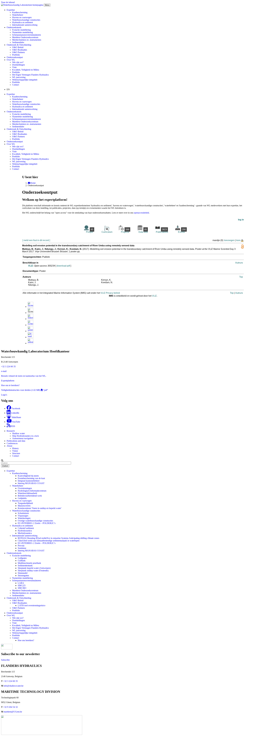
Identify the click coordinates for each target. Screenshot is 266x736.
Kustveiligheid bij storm (28, 476)
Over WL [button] (11, 60)
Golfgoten (22, 558)
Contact (15, 85)
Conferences (12, 443)
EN (8, 89)
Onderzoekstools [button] (14, 27)
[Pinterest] (30, 331)
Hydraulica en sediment (22, 22)
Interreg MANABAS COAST (31, 483)
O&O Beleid (17, 47)
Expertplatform (7, 380)
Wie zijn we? (18, 62)
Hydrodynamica (25, 530)
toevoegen (229, 240)
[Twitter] (30, 325)
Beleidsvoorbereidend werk (30, 496)
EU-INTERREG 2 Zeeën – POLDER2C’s (36, 523)
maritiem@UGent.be (13, 712)
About (9, 446)
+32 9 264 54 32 (10, 707)
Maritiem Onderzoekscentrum (25, 37)
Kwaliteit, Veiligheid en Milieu (25, 70)
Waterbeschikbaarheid (27, 493)
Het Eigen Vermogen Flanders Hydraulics (30, 75)
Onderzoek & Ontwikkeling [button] (19, 45)
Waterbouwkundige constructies (26, 20)
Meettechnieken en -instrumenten (26, 40)
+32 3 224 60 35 (8, 366)
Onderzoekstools (14, 553)
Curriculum (107, 232)
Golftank (21, 560)
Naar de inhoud (8, 2)
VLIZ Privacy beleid (110, 293)
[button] (2, 460)
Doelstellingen (18, 65)
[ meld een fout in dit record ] (36, 240)
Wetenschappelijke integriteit (24, 80)
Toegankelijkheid (25, 503)
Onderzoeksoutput (15, 57)
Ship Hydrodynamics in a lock (25, 436)
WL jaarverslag (18, 77)
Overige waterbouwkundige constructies (35, 520)
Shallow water (18, 433)
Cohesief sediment (26, 528)
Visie (14, 67)
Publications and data (16, 441)
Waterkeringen (24, 518)
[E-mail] (30, 337)
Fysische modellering (21, 30)
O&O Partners (18, 52)
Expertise (11, 471)
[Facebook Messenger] (30, 313)
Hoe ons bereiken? (26, 640)
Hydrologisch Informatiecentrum (32, 491)
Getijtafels (22, 498)
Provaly (21, 545)
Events (182, 230)
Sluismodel (22, 573)
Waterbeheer (17, 15)
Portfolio (16, 55)
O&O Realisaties (19, 50)
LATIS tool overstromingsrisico (31, 605)
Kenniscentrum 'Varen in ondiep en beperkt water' (39, 508)
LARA (21, 583)
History (15, 448)
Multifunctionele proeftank (29, 563)
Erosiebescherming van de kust (31, 478)
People (89, 230)
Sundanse (22, 548)
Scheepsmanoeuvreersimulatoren (26, 35)
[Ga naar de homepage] (22, 5)
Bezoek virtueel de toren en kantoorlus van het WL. (23, 376)
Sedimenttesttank (25, 565)
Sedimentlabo (18, 42)
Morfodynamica (25, 533)
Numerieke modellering (22, 32)
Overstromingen (25, 488)
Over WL (11, 615)
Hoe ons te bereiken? (10, 385)
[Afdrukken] (30, 343)
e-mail (4, 371)
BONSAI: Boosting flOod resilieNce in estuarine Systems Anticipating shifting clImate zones (58, 538)
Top (241, 277)
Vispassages (23, 515)
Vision (15, 451)
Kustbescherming (19, 12)
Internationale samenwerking (24, 25)
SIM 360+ (22, 588)
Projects (125, 230)
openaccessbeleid (141, 213)
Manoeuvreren (24, 506)
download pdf (63, 266)
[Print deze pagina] (242, 240)
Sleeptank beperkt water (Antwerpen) (34, 568)
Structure (16, 453)
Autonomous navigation (22, 438)
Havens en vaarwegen (22, 17)
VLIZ (30, 266)
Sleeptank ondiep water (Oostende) (33, 570)
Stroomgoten (23, 575)
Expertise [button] (11, 10)
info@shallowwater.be (13, 686)
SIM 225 (21, 585)
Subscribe (5, 660)
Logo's (4, 395)
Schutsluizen (23, 513)
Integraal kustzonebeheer (28, 481)
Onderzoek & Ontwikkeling (19, 598)
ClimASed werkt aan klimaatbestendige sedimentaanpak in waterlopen (48, 540)
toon (238, 240)
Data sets (143, 230)
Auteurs (239, 263)
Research (11, 431)
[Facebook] (30, 306)
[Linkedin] (30, 319)
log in (241, 219)
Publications (162, 230)
